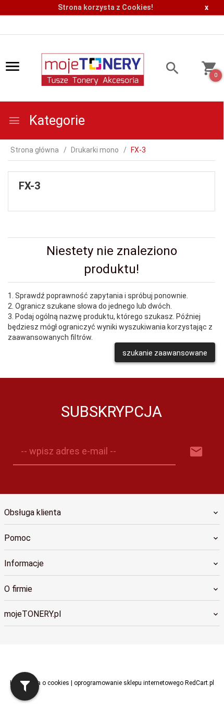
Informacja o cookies (39, 683)
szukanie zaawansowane (164, 353)
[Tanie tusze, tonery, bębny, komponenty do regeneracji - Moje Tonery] (92, 69)
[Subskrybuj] (196, 452)
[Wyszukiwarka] (166, 69)
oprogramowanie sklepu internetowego (128, 683)
